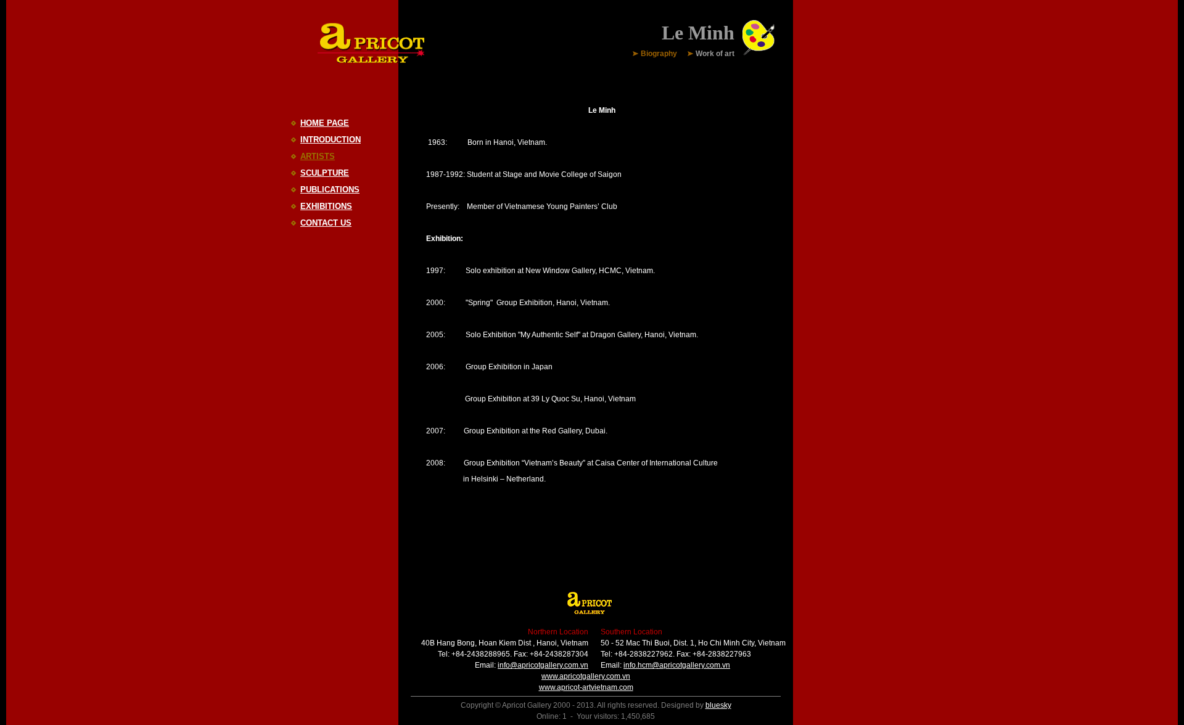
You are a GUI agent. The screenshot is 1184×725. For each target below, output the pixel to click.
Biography (659, 54)
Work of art (715, 54)
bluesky (718, 705)
